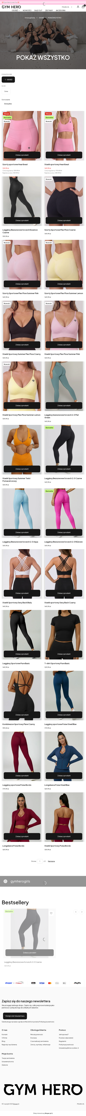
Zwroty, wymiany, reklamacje (40, 1044)
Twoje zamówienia (8, 1058)
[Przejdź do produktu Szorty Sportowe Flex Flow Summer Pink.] (22, 264)
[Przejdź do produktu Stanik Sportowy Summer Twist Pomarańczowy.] (22, 449)
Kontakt (5, 1034)
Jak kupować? (64, 1034)
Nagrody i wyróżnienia (9, 1044)
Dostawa (33, 1038)
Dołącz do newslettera (15, 1016)
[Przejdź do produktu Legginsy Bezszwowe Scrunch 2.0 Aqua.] (22, 513)
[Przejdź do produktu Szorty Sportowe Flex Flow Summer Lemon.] (64, 264)
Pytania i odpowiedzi (66, 1038)
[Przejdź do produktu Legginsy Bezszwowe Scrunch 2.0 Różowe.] (64, 513)
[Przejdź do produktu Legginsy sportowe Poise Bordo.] (22, 756)
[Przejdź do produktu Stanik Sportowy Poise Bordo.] (64, 817)
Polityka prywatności (66, 1044)
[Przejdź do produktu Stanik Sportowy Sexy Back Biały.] (22, 574)
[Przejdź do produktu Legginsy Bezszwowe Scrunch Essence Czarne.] (22, 201)
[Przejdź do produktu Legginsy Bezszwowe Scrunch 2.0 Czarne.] (64, 449)
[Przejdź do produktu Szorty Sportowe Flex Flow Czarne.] (64, 201)
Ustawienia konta (8, 1061)
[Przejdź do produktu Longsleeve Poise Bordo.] (22, 817)
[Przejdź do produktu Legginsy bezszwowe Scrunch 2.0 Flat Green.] (64, 386)
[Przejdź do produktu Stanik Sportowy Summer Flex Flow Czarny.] (22, 325)
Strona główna (30, 18)
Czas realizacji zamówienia (39, 1041)
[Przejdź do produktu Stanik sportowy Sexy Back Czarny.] (64, 574)
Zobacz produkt (22, 155)
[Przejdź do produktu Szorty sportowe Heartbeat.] (22, 135)
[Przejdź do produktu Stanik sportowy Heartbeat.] (64, 135)
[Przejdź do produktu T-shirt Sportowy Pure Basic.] (64, 634)
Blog (3, 1041)
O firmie (4, 1038)
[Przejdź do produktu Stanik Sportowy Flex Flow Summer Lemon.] (22, 386)
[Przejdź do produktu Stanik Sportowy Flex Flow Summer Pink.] (64, 325)
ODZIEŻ (41, 18)
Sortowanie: (6, 100)
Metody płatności (36, 1034)
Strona (33, 861)
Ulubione (5, 1065)
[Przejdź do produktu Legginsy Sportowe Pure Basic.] (22, 634)
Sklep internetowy (42, 1113)
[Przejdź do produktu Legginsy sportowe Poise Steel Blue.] (64, 695)
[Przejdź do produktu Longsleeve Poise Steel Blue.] (64, 756)
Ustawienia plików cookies (68, 1048)
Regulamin (62, 1041)
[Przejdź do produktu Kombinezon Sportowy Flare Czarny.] (22, 695)
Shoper (15, 1104)
